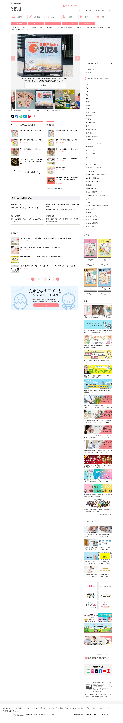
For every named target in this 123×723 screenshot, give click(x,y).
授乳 (87, 102)
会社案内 (105, 715)
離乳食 (86, 17)
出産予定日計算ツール (93, 181)
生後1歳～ (89, 72)
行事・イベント (91, 126)
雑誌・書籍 (19, 23)
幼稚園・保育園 (91, 129)
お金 (87, 199)
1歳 (33, 110)
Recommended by (51, 188)
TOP (80, 10)
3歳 (42, 110)
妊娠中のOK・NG (91, 188)
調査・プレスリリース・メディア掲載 (71, 708)
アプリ (36, 23)
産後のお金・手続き (92, 136)
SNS (53, 23)
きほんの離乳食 (91, 209)
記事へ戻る (45, 85)
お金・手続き (37, 17)
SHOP (67, 6)
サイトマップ (53, 708)
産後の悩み (89, 115)
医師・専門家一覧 (39, 708)
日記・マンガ (90, 150)
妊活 (109, 10)
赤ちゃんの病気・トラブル (35, 28)
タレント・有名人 (91, 154)
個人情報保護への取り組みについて (86, 715)
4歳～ (47, 110)
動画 (87, 157)
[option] (45, 58)
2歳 (38, 110)
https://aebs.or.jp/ (97, 691)
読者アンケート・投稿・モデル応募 (97, 174)
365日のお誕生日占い (92, 178)
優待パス (104, 17)
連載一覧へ (103, 514)
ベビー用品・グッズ (92, 122)
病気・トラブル (91, 112)
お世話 (88, 109)
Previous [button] (13, 58)
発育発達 (89, 119)
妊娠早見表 (19, 17)
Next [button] (77, 58)
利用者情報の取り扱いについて (11, 711)
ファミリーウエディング (93, 143)
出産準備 (70, 17)
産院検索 (89, 185)
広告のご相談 (91, 708)
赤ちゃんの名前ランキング (94, 192)
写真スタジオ (87, 23)
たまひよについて (91, 164)
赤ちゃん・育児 (99, 10)
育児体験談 (89, 147)
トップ (12, 28)
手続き (88, 202)
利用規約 (19, 708)
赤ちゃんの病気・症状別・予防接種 (97, 206)
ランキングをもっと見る (27, 172)
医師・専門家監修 (56, 110)
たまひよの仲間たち (92, 219)
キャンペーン (70, 23)
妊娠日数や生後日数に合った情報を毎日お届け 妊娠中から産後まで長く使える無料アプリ (46, 300)
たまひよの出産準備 (92, 223)
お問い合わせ (103, 708)
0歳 (29, 110)
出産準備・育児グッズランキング (96, 195)
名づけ (52, 17)
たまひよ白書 (90, 226)
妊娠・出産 (88, 10)
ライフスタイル (91, 140)
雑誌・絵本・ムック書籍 (93, 168)
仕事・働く (89, 133)
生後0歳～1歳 (90, 69)
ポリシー (28, 708)
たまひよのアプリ (91, 216)
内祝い (76, 6)
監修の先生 (89, 213)
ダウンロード (46, 305)
